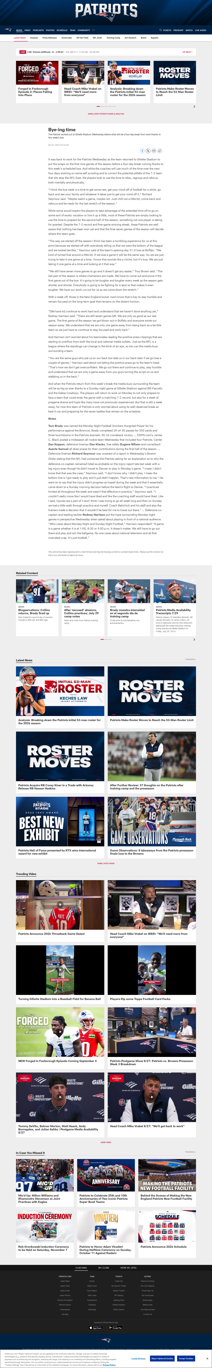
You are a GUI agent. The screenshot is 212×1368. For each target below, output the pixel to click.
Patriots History (65, 1305)
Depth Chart (92, 1286)
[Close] (207, 1358)
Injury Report (92, 1291)
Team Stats (92, 1295)
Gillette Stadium (118, 1305)
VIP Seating (118, 1295)
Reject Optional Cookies (162, 1358)
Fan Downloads (148, 1295)
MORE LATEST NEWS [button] (106, 863)
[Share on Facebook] (142, 152)
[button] (98, 106)
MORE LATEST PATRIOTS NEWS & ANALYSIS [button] (106, 114)
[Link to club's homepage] (8, 29)
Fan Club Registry (147, 1286)
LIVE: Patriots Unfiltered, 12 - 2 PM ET (45, 52)
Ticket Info (119, 1281)
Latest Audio (65, 1291)
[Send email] (154, 152)
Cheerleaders (65, 1309)
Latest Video (65, 1286)
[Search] (161, 30)
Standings (92, 1309)
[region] (106, 1359)
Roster (92, 1281)
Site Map (65, 1314)
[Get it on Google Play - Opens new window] (115, 1329)
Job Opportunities (148, 1309)
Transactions (92, 1300)
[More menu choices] (93, 30)
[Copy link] (159, 151)
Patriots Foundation (65, 1300)
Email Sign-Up (147, 1291)
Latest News (65, 1281)
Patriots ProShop (147, 1281)
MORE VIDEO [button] (106, 1142)
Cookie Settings (138, 1358)
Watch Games (118, 1309)
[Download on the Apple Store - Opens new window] (95, 1327)
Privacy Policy (109, 1365)
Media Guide (147, 1305)
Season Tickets (119, 1291)
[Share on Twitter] (148, 152)
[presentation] (195, 106)
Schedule (92, 1305)
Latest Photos (65, 1295)
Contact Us (147, 1314)
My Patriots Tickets (118, 1286)
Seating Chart (118, 1300)
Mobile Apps (147, 1300)
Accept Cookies (186, 1358)
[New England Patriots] (106, 1341)
